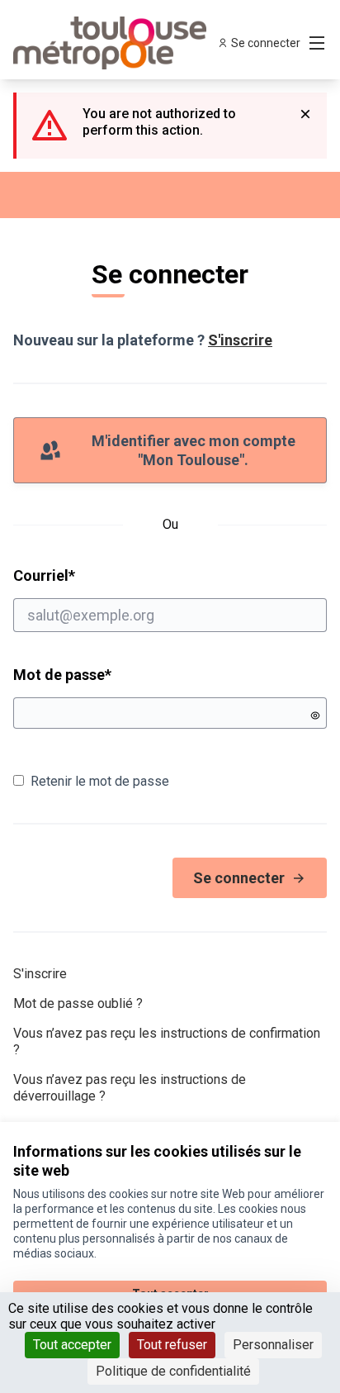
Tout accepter (72, 1345)
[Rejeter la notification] (305, 114)
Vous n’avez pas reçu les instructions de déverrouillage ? (129, 1088)
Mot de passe (62, 674)
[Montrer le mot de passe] (315, 715)
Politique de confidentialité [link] (173, 1371)
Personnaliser (273, 1345)
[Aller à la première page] (129, 43)
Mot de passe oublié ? (78, 1003)
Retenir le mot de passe (100, 781)
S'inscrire (240, 340)
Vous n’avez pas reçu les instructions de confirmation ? (166, 1041)
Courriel (107, 575)
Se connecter (239, 878)
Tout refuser (172, 1345)
